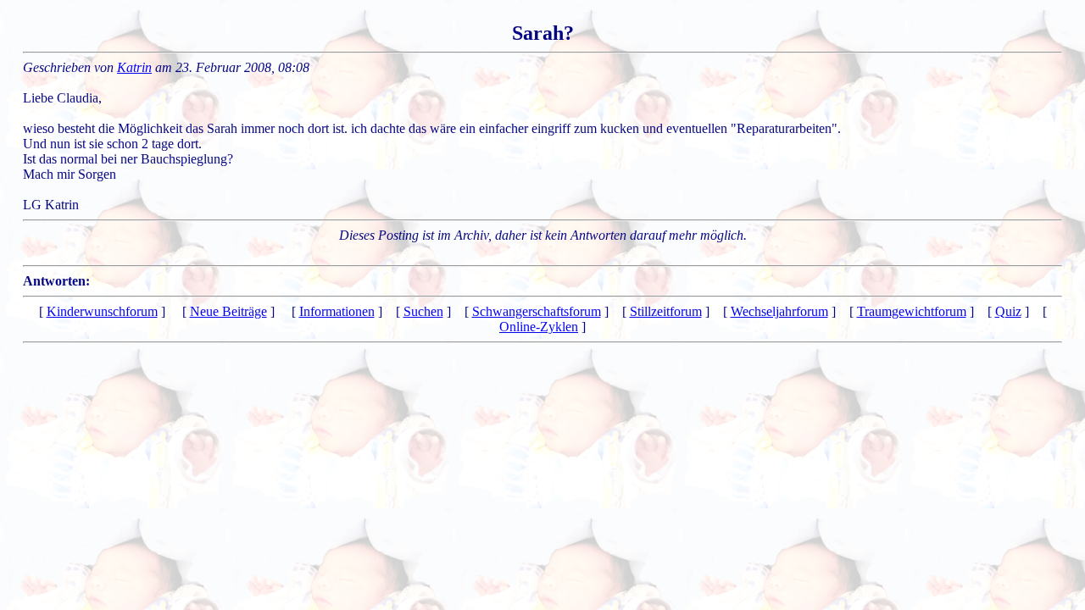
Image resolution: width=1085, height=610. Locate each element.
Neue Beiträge (228, 311)
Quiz (1008, 311)
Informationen (337, 311)
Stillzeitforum (666, 311)
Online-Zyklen (538, 326)
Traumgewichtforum (911, 311)
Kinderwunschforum (102, 311)
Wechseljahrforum (779, 311)
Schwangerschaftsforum (536, 311)
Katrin (134, 67)
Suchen (423, 311)
